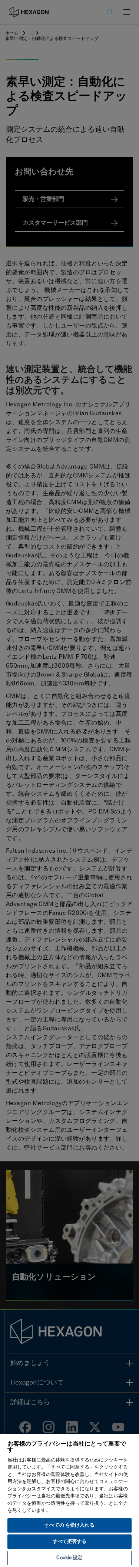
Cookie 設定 (69, 1558)
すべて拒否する (70, 1541)
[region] (69, 1500)
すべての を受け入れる (69, 1525)
